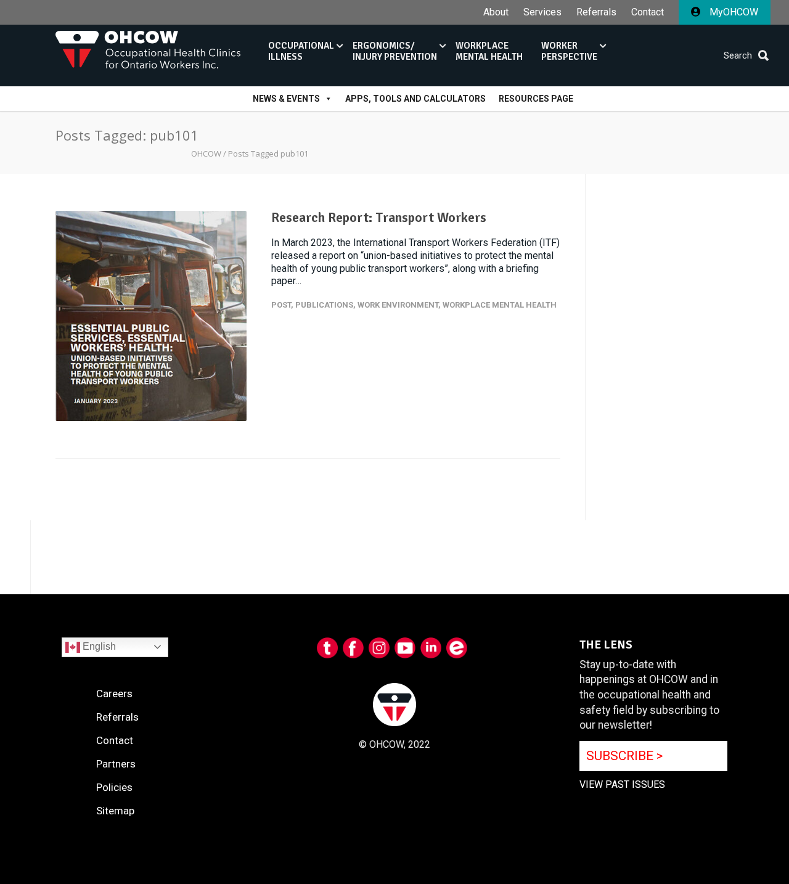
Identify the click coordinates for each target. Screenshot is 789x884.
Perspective (569, 51)
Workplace (489, 51)
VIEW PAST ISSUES (622, 784)
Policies (114, 787)
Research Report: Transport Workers (378, 217)
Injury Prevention (395, 51)
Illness (301, 51)
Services (542, 12)
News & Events (286, 99)
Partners (116, 764)
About (496, 12)
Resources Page (536, 99)
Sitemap (115, 810)
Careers (114, 693)
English (98, 646)
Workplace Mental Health (500, 304)
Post (281, 304)
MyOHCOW (732, 12)
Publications (324, 304)
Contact (647, 12)
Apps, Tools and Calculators (415, 99)
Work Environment (398, 304)
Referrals (596, 12)
